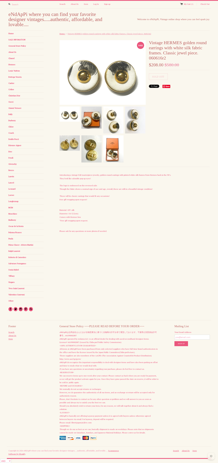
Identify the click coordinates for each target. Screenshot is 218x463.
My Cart (188, 4)
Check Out (205, 4)
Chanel (11, 58)
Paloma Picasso (15, 232)
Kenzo (11, 170)
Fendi (10, 158)
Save (168, 86)
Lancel (11, 182)
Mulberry (12, 220)
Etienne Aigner (14, 145)
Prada (10, 238)
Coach (11, 133)
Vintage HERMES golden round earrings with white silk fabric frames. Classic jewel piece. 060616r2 (109, 34)
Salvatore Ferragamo (17, 263)
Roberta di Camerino (17, 257)
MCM (10, 207)
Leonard (11, 189)
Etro (10, 151)
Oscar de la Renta (15, 226)
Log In (96, 4)
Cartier (11, 83)
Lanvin (11, 176)
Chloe (11, 126)
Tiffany (11, 276)
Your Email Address (182, 332)
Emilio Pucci (13, 139)
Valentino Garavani (16, 294)
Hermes (11, 64)
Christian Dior (14, 95)
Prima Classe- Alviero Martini (20, 245)
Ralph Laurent (14, 251)
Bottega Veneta (15, 77)
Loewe (11, 195)
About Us (75, 4)
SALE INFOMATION (16, 39)
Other (10, 301)
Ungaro (11, 282)
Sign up (107, 4)
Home (11, 33)
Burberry (12, 120)
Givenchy (12, 164)
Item (86, 4)
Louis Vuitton (14, 71)
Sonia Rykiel (13, 269)
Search (62, 4)
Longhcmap (13, 201)
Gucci (10, 102)
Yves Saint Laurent (16, 288)
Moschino (12, 214)
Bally (10, 114)
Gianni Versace (14, 108)
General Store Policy (17, 46)
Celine (11, 89)
